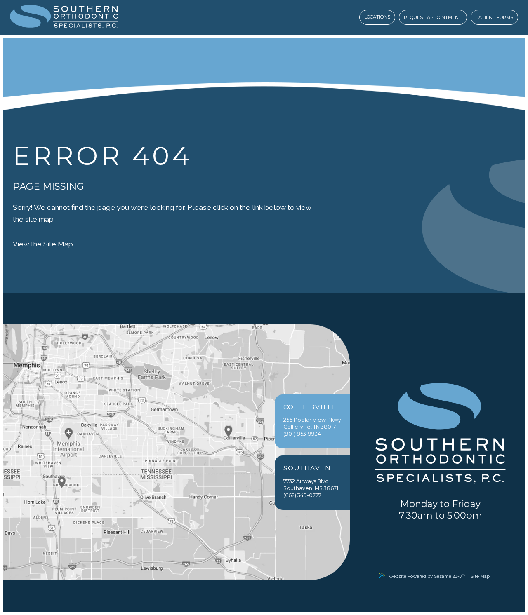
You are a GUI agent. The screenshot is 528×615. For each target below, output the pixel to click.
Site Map (480, 576)
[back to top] (498, 576)
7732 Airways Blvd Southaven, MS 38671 (310, 478)
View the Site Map (43, 244)
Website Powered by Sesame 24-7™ (427, 576)
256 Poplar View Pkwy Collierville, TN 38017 (312, 417)
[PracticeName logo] (440, 434)
